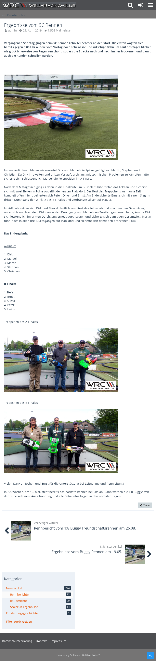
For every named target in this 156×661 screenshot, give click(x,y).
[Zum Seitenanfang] (150, 655)
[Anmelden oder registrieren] (140, 5)
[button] (151, 5)
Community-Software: (78, 655)
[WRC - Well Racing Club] (39, 5)
